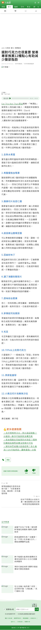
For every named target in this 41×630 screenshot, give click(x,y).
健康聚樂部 (17, 618)
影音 (28, 7)
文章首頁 (20, 621)
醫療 (16, 7)
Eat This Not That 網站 (12, 103)
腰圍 (8, 460)
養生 (9, 7)
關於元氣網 (8, 618)
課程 (35, 7)
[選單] (38, 2)
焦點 (3, 7)
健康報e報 (10, 609)
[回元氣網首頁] (8, 2)
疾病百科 (33, 618)
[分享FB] (5, 10)
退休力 (13, 621)
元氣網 (7, 48)
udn (2, 48)
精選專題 (25, 618)
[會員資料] (35, 2)
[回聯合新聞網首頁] (2, 2)
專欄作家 (27, 621)
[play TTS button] (10, 98)
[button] (38, 7)
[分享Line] (15, 10)
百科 (22, 7)
